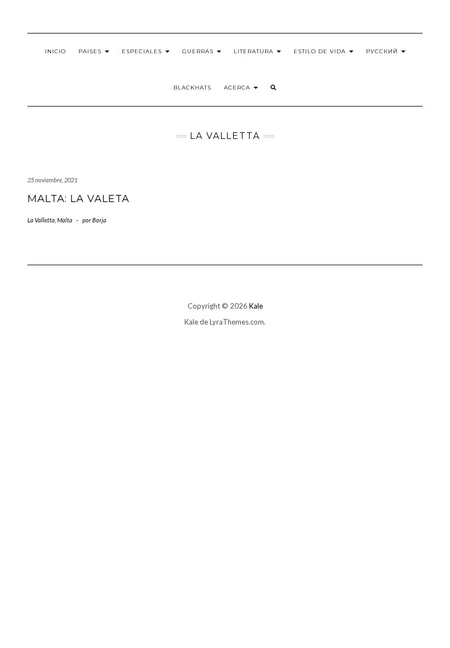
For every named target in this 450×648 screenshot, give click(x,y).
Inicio (55, 51)
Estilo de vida (321, 51)
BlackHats (192, 87)
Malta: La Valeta (78, 199)
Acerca (238, 87)
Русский (383, 51)
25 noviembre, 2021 (52, 179)
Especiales (143, 51)
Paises (91, 51)
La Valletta (41, 220)
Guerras (199, 51)
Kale (256, 305)
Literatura (254, 51)
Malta (64, 220)
